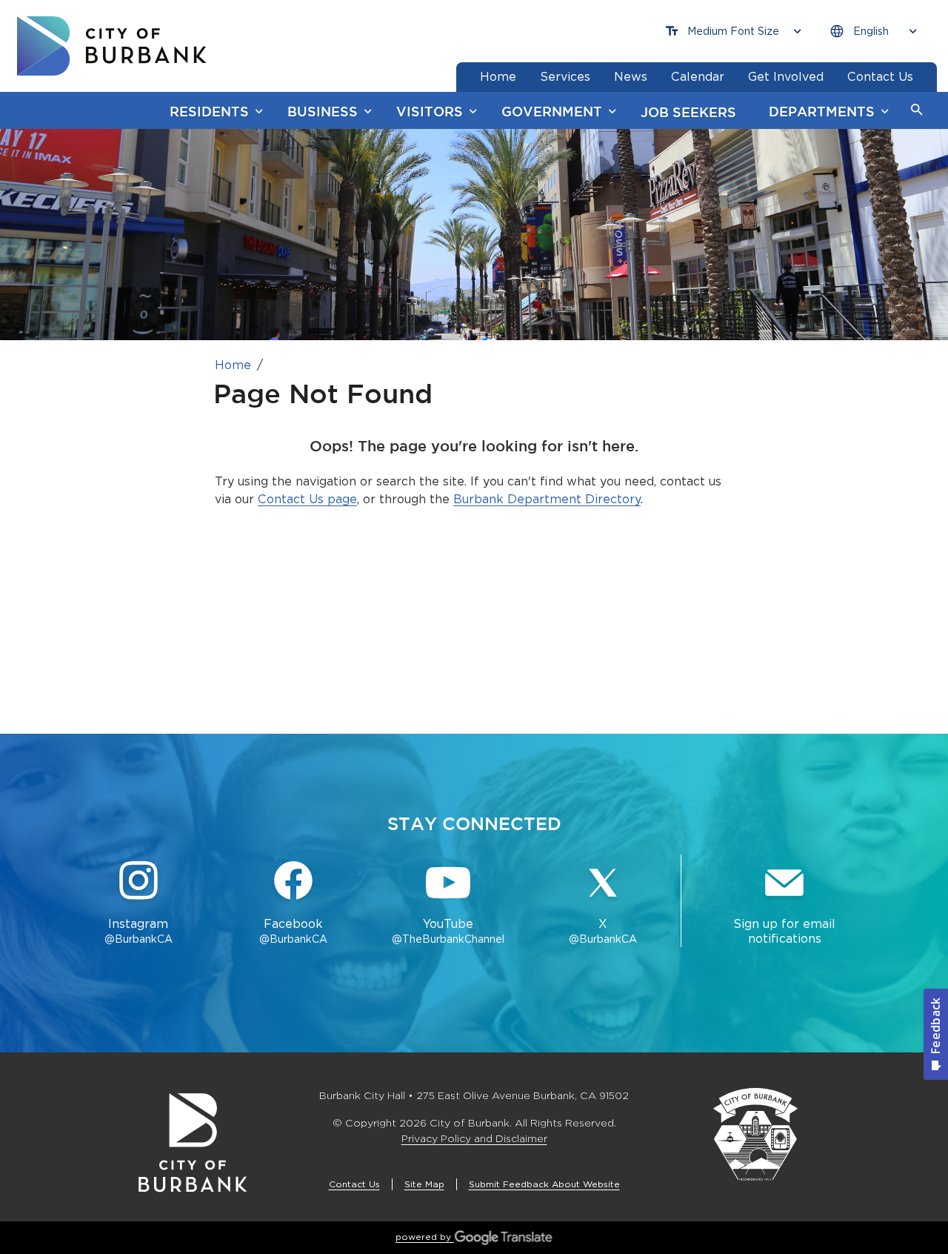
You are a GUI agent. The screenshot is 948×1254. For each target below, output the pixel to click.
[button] (917, 110)
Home (233, 365)
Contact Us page (307, 499)
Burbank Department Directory (547, 499)
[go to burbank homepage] (112, 46)
